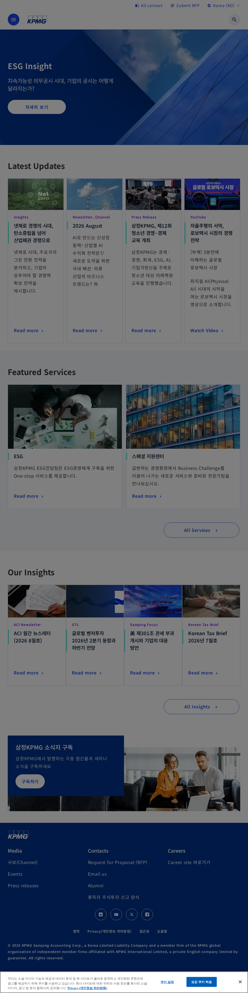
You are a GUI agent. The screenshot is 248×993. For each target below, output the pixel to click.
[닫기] (240, 982)
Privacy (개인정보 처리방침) (87, 988)
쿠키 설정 (167, 982)
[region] (124, 982)
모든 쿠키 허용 (201, 982)
